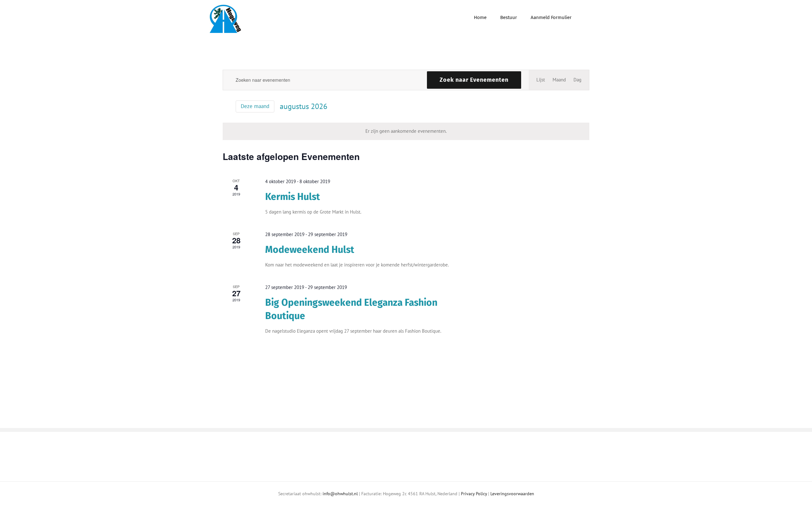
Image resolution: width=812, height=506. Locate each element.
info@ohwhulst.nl (340, 493)
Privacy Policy (474, 493)
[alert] (406, 131)
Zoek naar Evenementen (474, 79)
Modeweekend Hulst (309, 249)
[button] (587, 17)
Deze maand (255, 106)
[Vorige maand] (226, 107)
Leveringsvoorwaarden (512, 493)
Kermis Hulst (292, 196)
